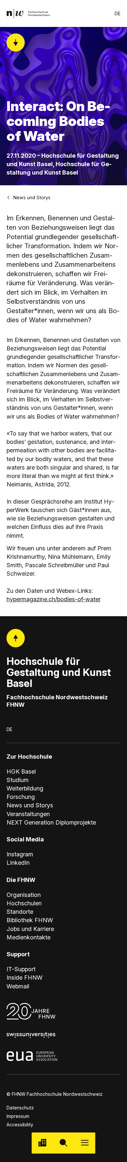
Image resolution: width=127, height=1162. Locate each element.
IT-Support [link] (21, 968)
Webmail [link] (18, 986)
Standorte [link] (20, 911)
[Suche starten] (63, 1143)
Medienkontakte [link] (28, 937)
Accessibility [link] (20, 1124)
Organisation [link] (24, 894)
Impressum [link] (18, 1116)
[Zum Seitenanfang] (16, 638)
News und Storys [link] (31, 197)
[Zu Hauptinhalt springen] (16, 42)
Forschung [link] (21, 796)
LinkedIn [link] (18, 862)
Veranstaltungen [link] (28, 813)
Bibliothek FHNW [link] (30, 919)
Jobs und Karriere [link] (30, 928)
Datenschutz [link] (20, 1107)
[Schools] (42, 1143)
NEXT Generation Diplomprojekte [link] (51, 822)
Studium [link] (18, 779)
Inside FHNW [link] (25, 977)
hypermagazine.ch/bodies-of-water (54, 599)
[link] (28, 13)
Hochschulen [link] (24, 903)
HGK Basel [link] (21, 771)
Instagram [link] (20, 854)
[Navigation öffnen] (84, 1143)
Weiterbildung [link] (25, 788)
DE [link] (117, 13)
